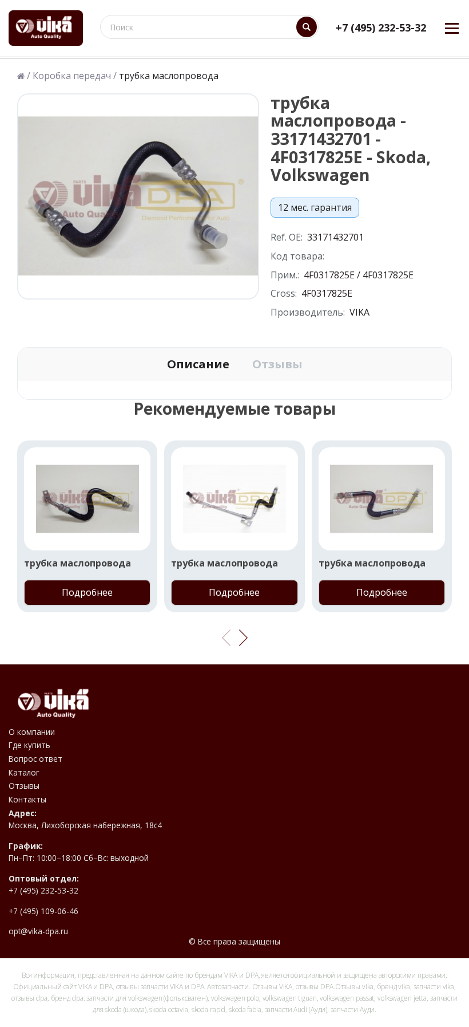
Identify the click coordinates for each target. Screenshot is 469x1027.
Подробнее (87, 592)
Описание (198, 364)
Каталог (24, 773)
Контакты (27, 799)
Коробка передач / (75, 76)
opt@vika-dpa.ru (38, 931)
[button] (243, 638)
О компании (32, 732)
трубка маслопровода (77, 563)
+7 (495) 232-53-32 (381, 27)
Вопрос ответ (35, 759)
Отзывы (277, 364)
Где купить (29, 745)
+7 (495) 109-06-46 (43, 911)
